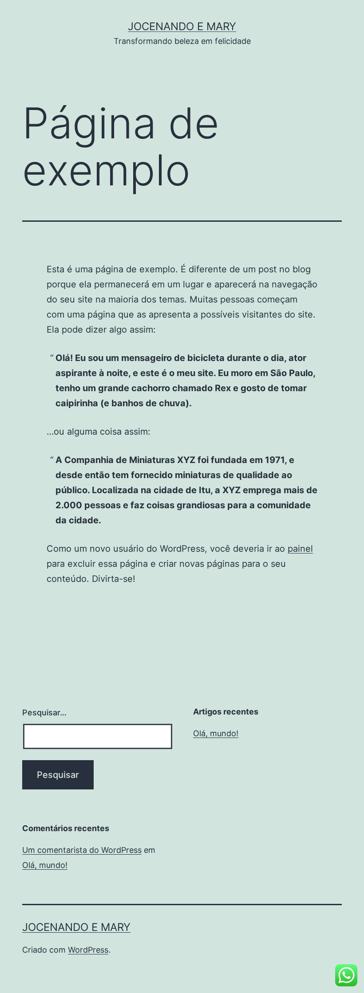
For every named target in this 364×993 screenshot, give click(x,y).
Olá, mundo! (215, 733)
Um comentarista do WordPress (82, 850)
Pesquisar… (44, 712)
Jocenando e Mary (182, 26)
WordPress (88, 949)
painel (300, 548)
